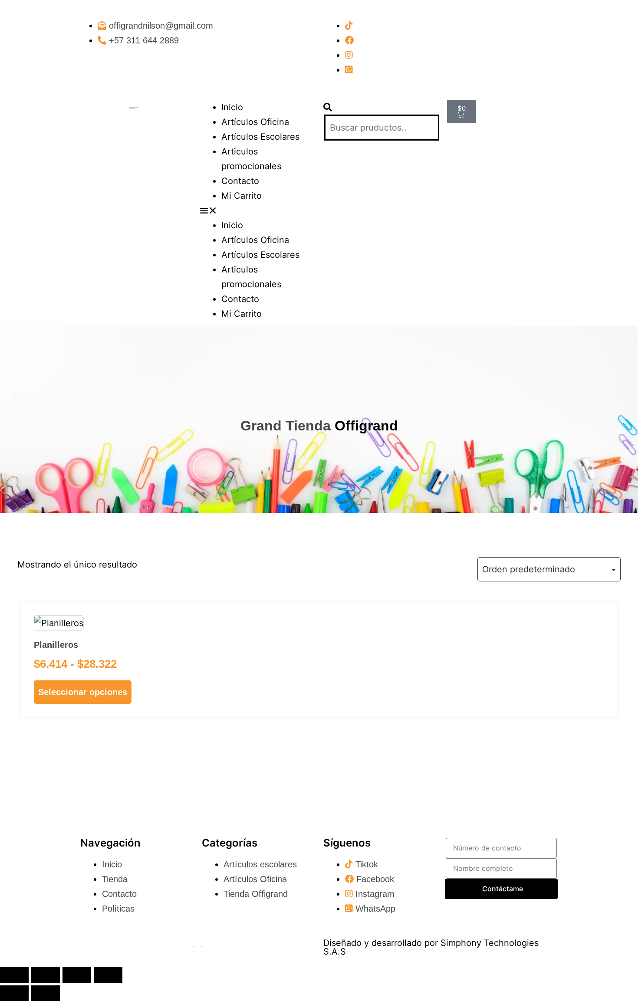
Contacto (240, 181)
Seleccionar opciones (82, 692)
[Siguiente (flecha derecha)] (45, 993)
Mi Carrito (241, 195)
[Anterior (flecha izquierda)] (14, 993)
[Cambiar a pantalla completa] (45, 975)
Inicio (232, 107)
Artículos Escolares (260, 136)
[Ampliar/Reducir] (14, 975)
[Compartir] (76, 975)
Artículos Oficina (255, 122)
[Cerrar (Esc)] (108, 975)
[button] (257, 210)
